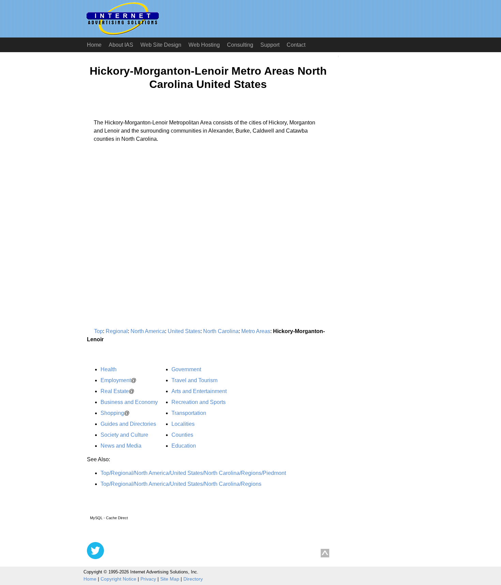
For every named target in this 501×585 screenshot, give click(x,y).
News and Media (121, 446)
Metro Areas (255, 331)
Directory (193, 579)
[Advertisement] (144, 211)
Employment (116, 380)
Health (109, 369)
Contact (296, 45)
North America (148, 331)
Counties (182, 435)
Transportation (188, 413)
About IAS (121, 45)
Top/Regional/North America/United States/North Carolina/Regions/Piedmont (193, 473)
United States (184, 331)
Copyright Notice (118, 579)
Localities (183, 424)
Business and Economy (129, 402)
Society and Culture (124, 435)
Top (98, 331)
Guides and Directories (128, 424)
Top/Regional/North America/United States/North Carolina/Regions (181, 484)
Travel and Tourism (194, 380)
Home (94, 45)
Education (183, 446)
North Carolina (221, 331)
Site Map (169, 579)
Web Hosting (204, 45)
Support (269, 45)
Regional (117, 331)
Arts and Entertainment (199, 391)
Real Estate (115, 391)
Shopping (112, 413)
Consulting (240, 45)
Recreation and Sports (198, 402)
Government (186, 369)
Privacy (148, 579)
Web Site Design (160, 45)
